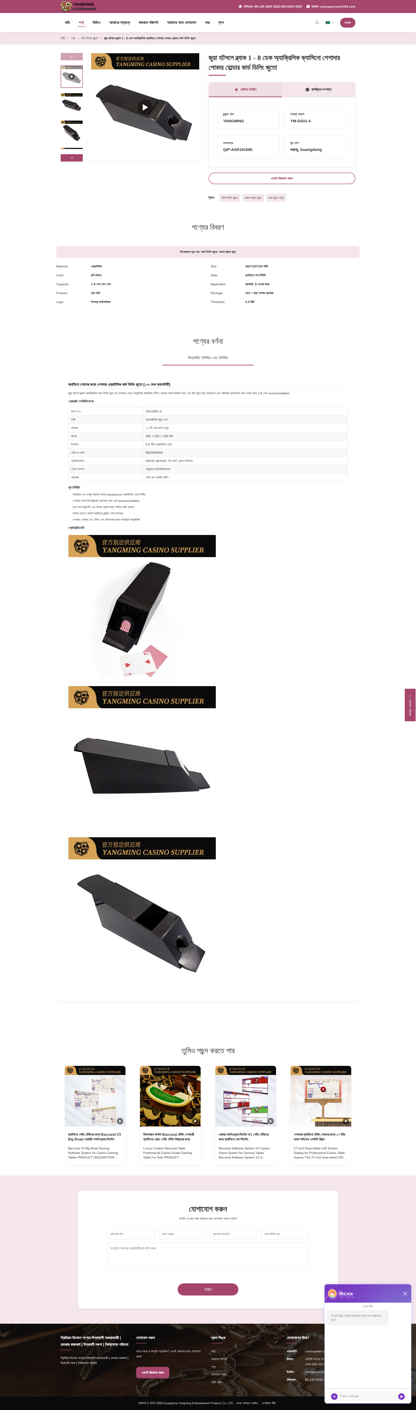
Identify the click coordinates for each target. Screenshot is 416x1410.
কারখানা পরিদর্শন (148, 22)
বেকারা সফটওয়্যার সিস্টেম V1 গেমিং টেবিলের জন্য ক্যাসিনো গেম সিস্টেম (243, 1137)
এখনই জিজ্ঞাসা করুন (282, 178)
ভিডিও (97, 22)
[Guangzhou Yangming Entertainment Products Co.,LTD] (80, 6)
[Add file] (334, 1396)
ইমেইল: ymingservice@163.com (333, 6)
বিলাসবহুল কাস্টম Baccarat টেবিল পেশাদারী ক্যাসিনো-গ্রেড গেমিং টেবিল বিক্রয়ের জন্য (168, 1137)
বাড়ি (67, 22)
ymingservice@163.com (321, 1372)
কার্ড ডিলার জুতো (89, 38)
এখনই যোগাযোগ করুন (95, 1157)
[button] (72, 158)
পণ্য (81, 22)
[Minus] (405, 1293)
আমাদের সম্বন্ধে (119, 22)
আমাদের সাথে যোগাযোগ (181, 22)
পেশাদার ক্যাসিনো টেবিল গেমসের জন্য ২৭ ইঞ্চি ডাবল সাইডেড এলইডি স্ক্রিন (319, 1137)
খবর (207, 22)
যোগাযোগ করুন (218, 1374)
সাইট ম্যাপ (216, 1382)
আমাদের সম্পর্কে (219, 1359)
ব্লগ (221, 22)
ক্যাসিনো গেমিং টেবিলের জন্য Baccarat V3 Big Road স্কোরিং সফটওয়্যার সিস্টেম (94, 1137)
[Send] (401, 1396)
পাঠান (208, 1289)
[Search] (317, 23)
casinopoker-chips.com (321, 1351)
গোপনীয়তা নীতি (269, 1403)
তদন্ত (348, 22)
